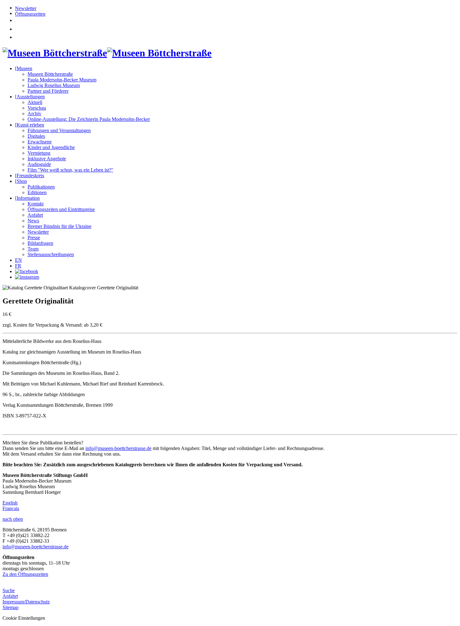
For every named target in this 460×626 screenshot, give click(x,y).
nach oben (13, 519)
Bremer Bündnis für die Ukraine (59, 226)
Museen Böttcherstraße (50, 74)
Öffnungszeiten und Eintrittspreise (61, 209)
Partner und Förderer (48, 91)
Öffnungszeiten (30, 14)
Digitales (36, 136)
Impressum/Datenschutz (26, 601)
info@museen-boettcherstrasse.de (118, 448)
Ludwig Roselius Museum (54, 85)
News (33, 220)
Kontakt (35, 203)
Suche (9, 590)
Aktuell (35, 102)
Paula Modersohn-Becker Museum (62, 79)
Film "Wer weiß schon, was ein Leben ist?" (70, 170)
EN (18, 260)
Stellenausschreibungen (51, 254)
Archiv (34, 113)
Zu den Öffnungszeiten (25, 574)
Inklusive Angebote (47, 158)
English (10, 502)
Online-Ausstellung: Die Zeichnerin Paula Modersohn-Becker (89, 119)
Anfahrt (35, 215)
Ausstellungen (30, 96)
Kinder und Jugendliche (51, 147)
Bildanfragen (40, 243)
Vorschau (37, 108)
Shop (21, 181)
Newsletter (25, 8)
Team (33, 248)
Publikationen (41, 186)
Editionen (37, 192)
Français (11, 508)
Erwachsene (40, 141)
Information (27, 198)
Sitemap (10, 607)
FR (18, 265)
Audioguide (39, 164)
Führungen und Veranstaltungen (59, 130)
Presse (34, 237)
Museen (23, 68)
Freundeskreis (29, 175)
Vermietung (39, 153)
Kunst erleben (29, 124)
